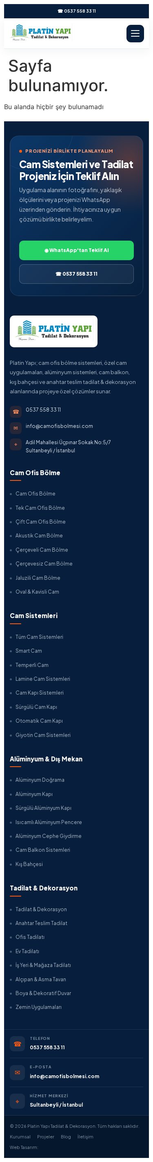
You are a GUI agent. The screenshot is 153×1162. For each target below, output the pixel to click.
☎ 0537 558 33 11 (77, 10)
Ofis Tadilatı (30, 937)
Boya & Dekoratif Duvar (43, 993)
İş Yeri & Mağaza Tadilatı (43, 965)
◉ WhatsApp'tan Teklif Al (76, 250)
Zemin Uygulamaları (39, 1007)
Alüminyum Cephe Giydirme (49, 836)
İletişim (85, 1136)
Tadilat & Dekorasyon (41, 909)
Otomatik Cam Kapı (39, 721)
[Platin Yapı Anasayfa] (40, 33)
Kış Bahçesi (29, 864)
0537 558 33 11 (47, 1047)
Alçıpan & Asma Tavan (41, 979)
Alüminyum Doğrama (40, 780)
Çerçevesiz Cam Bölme (44, 564)
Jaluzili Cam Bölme (38, 578)
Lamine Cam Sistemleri (43, 679)
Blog (66, 1136)
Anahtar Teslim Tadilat (41, 923)
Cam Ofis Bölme (35, 494)
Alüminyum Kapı (34, 794)
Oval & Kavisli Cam (37, 592)
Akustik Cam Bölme (39, 536)
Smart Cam (29, 651)
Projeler (45, 1136)
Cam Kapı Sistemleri (40, 693)
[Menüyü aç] (135, 33)
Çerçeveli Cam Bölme (42, 550)
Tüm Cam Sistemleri (39, 637)
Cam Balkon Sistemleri (43, 850)
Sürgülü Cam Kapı (36, 707)
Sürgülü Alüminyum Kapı (43, 808)
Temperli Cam (32, 665)
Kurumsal (20, 1136)
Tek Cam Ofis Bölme (40, 508)
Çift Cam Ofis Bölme (41, 522)
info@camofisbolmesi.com (64, 1076)
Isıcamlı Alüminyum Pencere (49, 822)
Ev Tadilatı (27, 951)
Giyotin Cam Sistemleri (43, 735)
